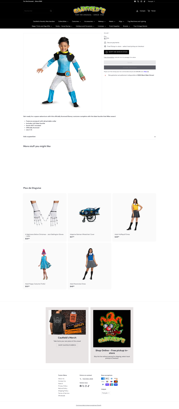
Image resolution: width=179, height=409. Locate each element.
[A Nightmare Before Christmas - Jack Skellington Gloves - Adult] (44, 217)
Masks (111, 21)
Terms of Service (63, 393)
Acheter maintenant (130, 67)
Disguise (36, 188)
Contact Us (62, 381)
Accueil (106, 33)
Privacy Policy (62, 386)
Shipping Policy (63, 391)
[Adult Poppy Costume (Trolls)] (44, 266)
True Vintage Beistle (140, 26)
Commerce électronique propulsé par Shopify (88, 405)
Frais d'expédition (109, 57)
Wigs (121, 21)
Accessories (88, 21)
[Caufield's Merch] (67, 322)
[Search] (51, 11)
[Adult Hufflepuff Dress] (134, 216)
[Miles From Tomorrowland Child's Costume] (33, 165)
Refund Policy (62, 388)
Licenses (101, 26)
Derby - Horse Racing (63, 26)
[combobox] (38, 11)
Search (60, 383)
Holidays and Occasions (84, 26)
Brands (125, 26)
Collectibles (62, 21)
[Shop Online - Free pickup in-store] (112, 328)
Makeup (101, 21)
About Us (61, 379)
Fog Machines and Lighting (137, 21)
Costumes (75, 21)
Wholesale (61, 396)
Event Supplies (114, 26)
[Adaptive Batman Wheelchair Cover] (89, 216)
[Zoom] (62, 72)
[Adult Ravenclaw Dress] (89, 266)
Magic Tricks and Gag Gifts (41, 26)
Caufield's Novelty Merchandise (44, 21)
